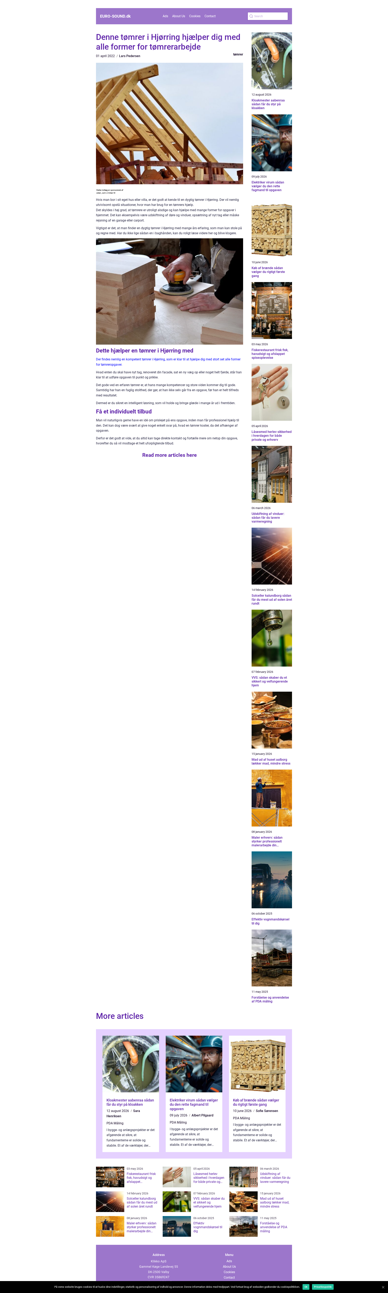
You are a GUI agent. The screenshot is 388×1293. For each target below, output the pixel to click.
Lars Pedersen (129, 56)
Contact (210, 16)
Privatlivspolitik (323, 1287)
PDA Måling (114, 1123)
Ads (165, 16)
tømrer (238, 54)
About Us (178, 16)
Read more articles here (169, 455)
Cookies (194, 16)
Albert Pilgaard (202, 1115)
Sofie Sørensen (267, 1111)
